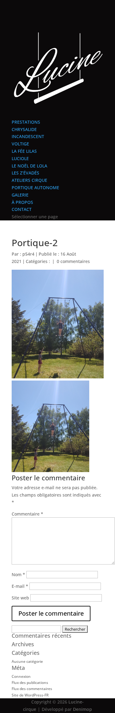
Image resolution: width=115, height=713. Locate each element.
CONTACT (22, 209)
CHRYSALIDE (24, 129)
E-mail (20, 586)
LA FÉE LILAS (24, 151)
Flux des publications (30, 682)
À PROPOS (22, 202)
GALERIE (20, 195)
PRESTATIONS (26, 122)
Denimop (82, 709)
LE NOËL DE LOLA (29, 166)
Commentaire (27, 514)
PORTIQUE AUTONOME (35, 187)
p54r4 (28, 254)
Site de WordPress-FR (30, 695)
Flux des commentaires (32, 688)
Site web (20, 598)
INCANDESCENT (28, 136)
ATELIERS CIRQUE (29, 180)
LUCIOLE (20, 158)
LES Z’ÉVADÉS (25, 173)
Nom (18, 574)
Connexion (21, 676)
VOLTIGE (20, 144)
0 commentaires (73, 261)
